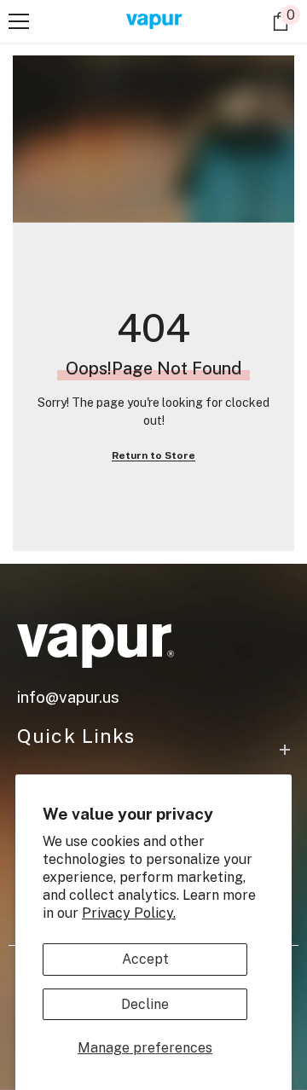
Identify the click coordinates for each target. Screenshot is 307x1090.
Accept (145, 959)
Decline (145, 1004)
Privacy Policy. (129, 913)
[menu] (19, 21)
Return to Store (153, 455)
